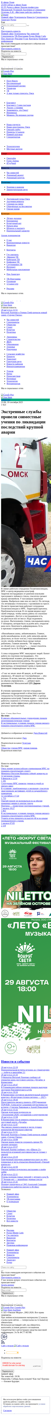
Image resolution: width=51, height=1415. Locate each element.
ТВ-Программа (21, 36)
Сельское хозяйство (16, 354)
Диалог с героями (15, 107)
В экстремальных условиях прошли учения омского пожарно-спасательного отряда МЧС (25, 724)
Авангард (5, 20)
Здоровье (11, 347)
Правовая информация (17, 1245)
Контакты (33, 38)
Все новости (12, 1221)
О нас (25, 38)
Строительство (13, 339)
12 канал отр (12, 284)
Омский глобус (14, 129)
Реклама (19, 38)
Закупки (10, 1243)
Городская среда (14, 361)
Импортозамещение (16, 366)
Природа (11, 356)
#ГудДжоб (11, 163)
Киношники (12, 221)
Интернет (11, 267)
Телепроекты (20, 17)
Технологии (12, 381)
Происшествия (13, 376)
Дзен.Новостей (40, 733)
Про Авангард (7, 38)
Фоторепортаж (13, 383)
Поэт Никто (12, 81)
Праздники (12, 349)
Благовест (11, 103)
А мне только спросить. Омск (20, 93)
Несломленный (14, 83)
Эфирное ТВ (12, 257)
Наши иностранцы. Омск (18, 127)
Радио (13, 20)
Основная (11, 281)
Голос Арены (13, 161)
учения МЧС (17, 748)
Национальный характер (18, 231)
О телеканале (13, 1201)
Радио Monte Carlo (37, 36)
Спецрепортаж (13, 137)
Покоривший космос (16, 86)
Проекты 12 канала (15, 132)
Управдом (11, 88)
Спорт (9, 327)
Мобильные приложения (18, 269)
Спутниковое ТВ (14, 264)
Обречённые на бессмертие (19, 206)
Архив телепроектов (10, 235)
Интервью (11, 378)
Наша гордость (13, 124)
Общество (11, 324)
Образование (13, 344)
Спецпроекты (41, 17)
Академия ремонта (15, 201)
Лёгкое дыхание (14, 218)
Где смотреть (12, 254)
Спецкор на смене (15, 204)
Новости (31, 17)
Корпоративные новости (18, 242)
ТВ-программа (13, 1199)
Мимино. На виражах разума (20, 115)
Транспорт (11, 359)
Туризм (10, 371)
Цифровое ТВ (13, 262)
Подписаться (7, 57)
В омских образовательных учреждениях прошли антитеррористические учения (24, 719)
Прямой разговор (15, 134)
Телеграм (26, 743)
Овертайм (11, 158)
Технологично (13, 146)
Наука (9, 373)
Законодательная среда (17, 189)
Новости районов (15, 364)
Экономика (12, 337)
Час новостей (33, 34)
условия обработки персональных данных (24, 1405)
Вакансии (11, 245)
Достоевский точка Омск (18, 199)
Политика (11, 332)
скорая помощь (30, 748)
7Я (8, 91)
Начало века (12, 226)
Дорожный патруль (15, 177)
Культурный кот (14, 223)
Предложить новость (11, 31)
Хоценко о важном (15, 187)
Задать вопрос (7, 1285)
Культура (11, 329)
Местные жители (14, 149)
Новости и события (15, 1061)
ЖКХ (9, 342)
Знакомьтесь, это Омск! (17, 110)
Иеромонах (12, 112)
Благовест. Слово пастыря (19, 105)
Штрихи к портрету (16, 228)
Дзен (24, 738)
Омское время (13, 209)
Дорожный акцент (15, 175)
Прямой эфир (7, 17)
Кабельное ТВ (13, 259)
